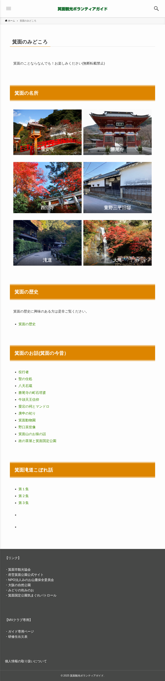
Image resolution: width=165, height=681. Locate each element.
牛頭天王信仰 (28, 399)
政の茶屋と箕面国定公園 (37, 441)
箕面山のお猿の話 (32, 434)
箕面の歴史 (27, 324)
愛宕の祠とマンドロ (33, 406)
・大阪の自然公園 (18, 585)
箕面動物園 (27, 420)
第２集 (23, 496)
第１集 (23, 489)
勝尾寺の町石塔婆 (32, 392)
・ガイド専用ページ (19, 631)
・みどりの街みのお (19, 590)
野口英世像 (27, 427)
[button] (156, 8)
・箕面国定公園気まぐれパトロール (31, 595)
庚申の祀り (27, 413)
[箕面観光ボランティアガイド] (82, 8)
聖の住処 (25, 379)
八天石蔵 (25, 386)
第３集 (23, 503)
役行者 (23, 372)
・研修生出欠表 (16, 636)
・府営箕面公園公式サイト (24, 574)
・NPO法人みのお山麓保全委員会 (29, 580)
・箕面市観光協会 (18, 569)
